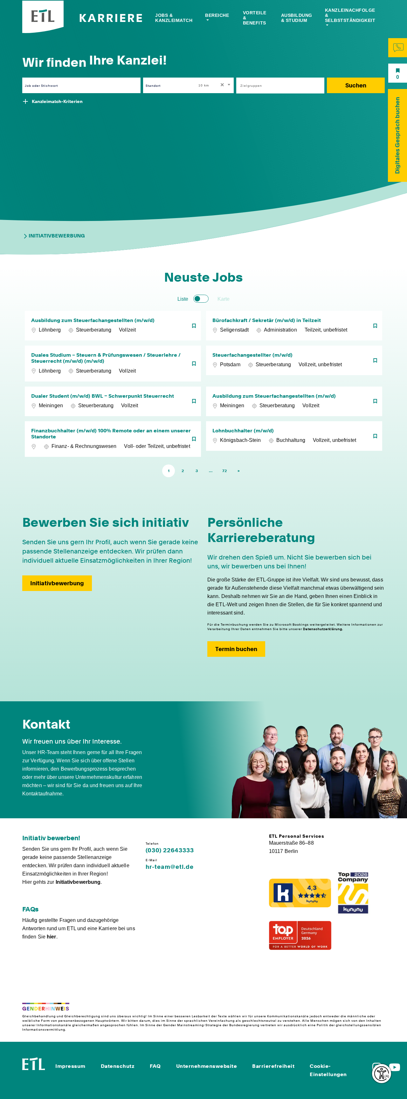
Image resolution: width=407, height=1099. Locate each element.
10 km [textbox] (203, 85)
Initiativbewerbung (57, 236)
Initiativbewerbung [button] (57, 583)
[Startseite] (33, 1063)
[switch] (201, 299)
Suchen (355, 85)
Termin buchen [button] (236, 649)
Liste (182, 299)
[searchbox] (276, 85)
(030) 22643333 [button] (170, 850)
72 (224, 471)
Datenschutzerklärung (322, 629)
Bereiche (217, 15)
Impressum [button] (70, 1066)
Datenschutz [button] (118, 1066)
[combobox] (215, 85)
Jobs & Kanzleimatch (173, 18)
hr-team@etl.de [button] (170, 867)
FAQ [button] (155, 1066)
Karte (223, 299)
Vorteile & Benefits (254, 17)
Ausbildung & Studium (296, 18)
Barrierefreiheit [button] (273, 1066)
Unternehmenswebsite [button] (206, 1066)
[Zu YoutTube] (394, 1069)
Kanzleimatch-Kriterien (57, 101)
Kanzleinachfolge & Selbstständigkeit (350, 15)
